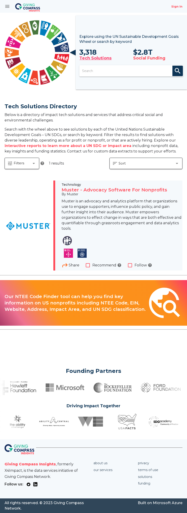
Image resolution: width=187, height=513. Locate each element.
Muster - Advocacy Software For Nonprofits (114, 190)
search (178, 71)
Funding (144, 483)
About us (100, 463)
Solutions (145, 477)
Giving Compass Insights (30, 464)
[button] (22, 163)
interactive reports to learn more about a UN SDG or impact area (68, 146)
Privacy (143, 463)
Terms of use (148, 470)
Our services (103, 470)
